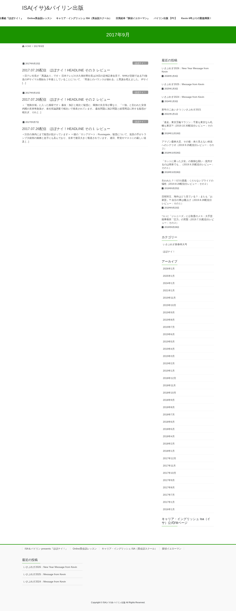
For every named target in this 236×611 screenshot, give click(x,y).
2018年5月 (169, 429)
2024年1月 (169, 283)
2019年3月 (169, 356)
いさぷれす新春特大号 (175, 244)
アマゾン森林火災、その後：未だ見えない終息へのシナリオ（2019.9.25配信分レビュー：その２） (188, 145)
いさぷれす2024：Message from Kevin (183, 96)
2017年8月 (169, 487)
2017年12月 (169, 458)
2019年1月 (169, 370)
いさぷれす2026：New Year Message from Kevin (50, 567)
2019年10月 (169, 305)
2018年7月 (169, 414)
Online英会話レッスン (85, 548)
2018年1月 (169, 450)
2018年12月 (169, 378)
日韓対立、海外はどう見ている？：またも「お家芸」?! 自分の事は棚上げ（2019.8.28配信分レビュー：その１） (187, 200)
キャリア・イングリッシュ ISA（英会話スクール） (129, 548)
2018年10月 (169, 392)
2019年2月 (169, 363)
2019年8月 (169, 319)
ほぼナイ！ (140, 63)
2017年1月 (169, 502)
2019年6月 (169, 334)
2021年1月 (169, 290)
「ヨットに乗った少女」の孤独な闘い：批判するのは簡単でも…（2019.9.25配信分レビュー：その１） (188, 164)
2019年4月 (169, 348)
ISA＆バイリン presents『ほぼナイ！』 (46, 548)
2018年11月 (169, 385)
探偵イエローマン (171, 548)
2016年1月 (169, 509)
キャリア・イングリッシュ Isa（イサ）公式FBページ (186, 521)
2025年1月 (169, 275)
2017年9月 (169, 480)
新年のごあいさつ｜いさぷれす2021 (181, 109)
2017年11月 (169, 465)
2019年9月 (169, 312)
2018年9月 (169, 400)
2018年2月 (169, 443)
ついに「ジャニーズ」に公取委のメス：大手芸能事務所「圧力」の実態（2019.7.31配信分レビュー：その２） (188, 219)
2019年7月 (169, 327)
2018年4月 (169, 436)
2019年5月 (169, 341)
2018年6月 (169, 421)
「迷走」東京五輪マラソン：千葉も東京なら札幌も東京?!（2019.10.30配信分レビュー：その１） (187, 125)
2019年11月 (169, 297)
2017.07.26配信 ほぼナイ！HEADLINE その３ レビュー (66, 70)
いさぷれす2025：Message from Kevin (183, 84)
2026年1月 (169, 268)
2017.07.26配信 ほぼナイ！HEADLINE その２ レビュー (66, 99)
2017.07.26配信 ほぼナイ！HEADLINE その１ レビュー (66, 129)
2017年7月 (169, 494)
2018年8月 (169, 407)
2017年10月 (169, 473)
